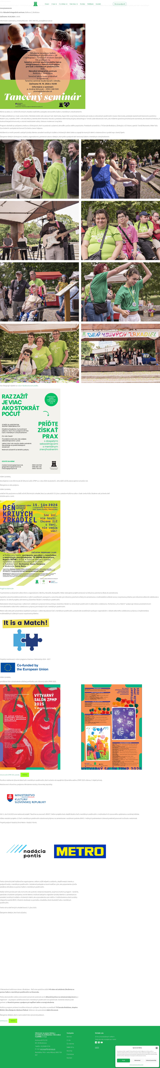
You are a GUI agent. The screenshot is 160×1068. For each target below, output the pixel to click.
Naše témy (73, 4)
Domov (47, 4)
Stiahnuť (24, 775)
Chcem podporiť (119, 4)
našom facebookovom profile (28, 385)
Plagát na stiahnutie (7, 588)
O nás (53, 4)
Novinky (82, 4)
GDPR (97, 1047)
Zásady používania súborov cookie (136, 1065)
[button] (157, 1048)
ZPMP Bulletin (4, 1021)
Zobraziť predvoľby (151, 1060)
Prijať (123, 1060)
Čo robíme (62, 4)
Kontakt (98, 4)
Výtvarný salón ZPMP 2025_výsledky (10, 775)
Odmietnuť (137, 1060)
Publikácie (90, 4)
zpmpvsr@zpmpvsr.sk (47, 1049)
